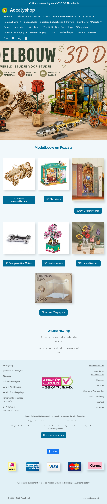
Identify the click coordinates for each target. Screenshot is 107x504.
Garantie (100, 385)
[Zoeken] (19, 38)
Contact (100, 402)
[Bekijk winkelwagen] (25, 38)
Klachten (100, 380)
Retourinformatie (96, 365)
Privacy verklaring (97, 396)
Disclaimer (99, 407)
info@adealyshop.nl (17, 392)
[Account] (13, 38)
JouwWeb (95, 498)
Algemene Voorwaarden (93, 391)
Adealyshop (22, 10)
